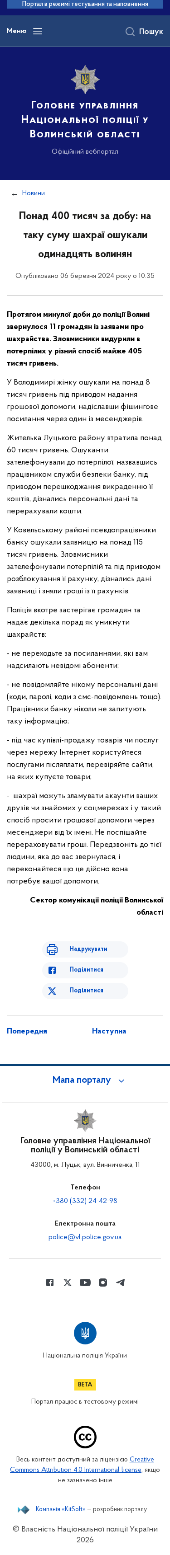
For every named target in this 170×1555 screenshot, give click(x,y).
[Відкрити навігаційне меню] (37, 31)
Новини (33, 193)
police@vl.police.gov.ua (85, 1237)
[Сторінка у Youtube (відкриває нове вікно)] (85, 1282)
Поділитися (86, 970)
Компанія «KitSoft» (61, 1510)
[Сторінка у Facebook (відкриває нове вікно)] (49, 1282)
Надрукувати (88, 949)
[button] (85, 1080)
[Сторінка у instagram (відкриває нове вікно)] (102, 1282)
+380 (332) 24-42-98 (85, 1201)
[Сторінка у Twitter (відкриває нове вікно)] (67, 1282)
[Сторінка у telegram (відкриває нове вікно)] (120, 1282)
